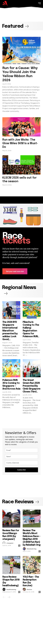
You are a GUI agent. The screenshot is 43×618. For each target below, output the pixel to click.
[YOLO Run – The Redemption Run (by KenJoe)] (32, 565)
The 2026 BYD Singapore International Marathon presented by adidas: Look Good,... (10, 331)
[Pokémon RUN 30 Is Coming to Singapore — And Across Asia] (11, 368)
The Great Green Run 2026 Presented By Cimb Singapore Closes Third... (31, 386)
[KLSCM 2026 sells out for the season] (21, 164)
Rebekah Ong (31, 549)
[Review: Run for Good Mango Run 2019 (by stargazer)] (11, 519)
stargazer (9, 543)
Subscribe (21, 470)
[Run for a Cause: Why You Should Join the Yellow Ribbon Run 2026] (21, 50)
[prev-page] (4, 597)
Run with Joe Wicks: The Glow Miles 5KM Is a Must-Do (20, 143)
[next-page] (9, 597)
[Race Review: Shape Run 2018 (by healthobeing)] (11, 565)
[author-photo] (4, 543)
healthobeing (11, 589)
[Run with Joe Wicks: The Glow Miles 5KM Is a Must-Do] (21, 126)
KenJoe (29, 589)
